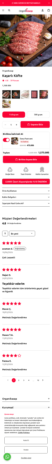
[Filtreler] (5, 233)
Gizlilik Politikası (24, 432)
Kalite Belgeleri (9, 197)
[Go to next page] (43, 380)
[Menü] (3, 10)
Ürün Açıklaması (9, 190)
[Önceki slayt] (3, 3)
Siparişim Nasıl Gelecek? (13, 203)
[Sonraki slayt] (49, 3)
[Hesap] (43, 10)
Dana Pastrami (26, 138)
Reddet (26, 450)
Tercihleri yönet (26, 458)
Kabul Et (26, 440)
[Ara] (9, 10)
